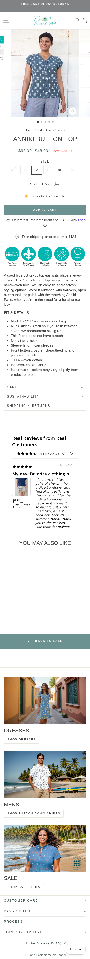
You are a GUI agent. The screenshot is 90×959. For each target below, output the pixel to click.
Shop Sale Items (23, 887)
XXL (74, 170)
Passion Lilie (18, 911)
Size (45, 161)
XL (60, 170)
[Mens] (45, 774)
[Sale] (45, 848)
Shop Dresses (21, 739)
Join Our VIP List (23, 932)
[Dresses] (45, 700)
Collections (45, 130)
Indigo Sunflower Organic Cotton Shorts (21, 504)
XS (13, 170)
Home (29, 130)
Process (13, 921)
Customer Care (21, 900)
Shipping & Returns (29, 405)
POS (26, 955)
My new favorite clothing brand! (46, 474)
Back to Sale (48, 641)
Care (12, 387)
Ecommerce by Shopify (51, 955)
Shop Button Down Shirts (33, 813)
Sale (60, 130)
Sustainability (23, 396)
